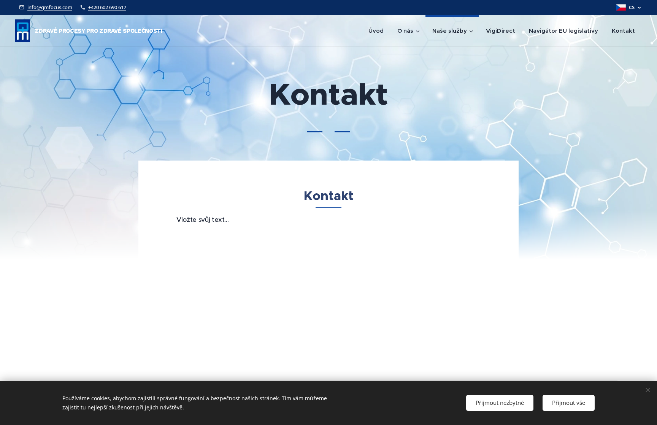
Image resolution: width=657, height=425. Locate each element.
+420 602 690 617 (107, 7)
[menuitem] (376, 30)
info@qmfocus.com (49, 7)
